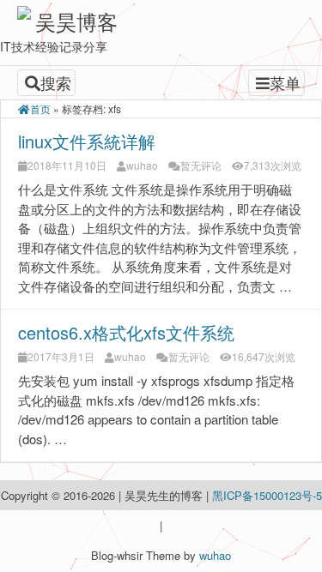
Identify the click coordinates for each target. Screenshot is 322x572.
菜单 (285, 82)
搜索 (55, 82)
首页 (40, 108)
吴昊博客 (76, 21)
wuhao (142, 165)
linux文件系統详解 (86, 141)
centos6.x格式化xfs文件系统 (126, 332)
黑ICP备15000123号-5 (267, 495)
